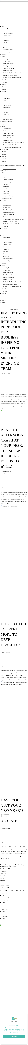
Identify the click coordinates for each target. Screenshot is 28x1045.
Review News (6, 45)
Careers (4, 31)
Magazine (4, 54)
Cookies (3, 902)
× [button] (26, 1015)
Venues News (6, 47)
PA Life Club (4, 82)
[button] (14, 168)
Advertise (4, 84)
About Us (4, 86)
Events (3, 56)
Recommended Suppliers (7, 52)
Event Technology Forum (8, 63)
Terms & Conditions (6, 897)
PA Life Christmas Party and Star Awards (12, 77)
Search (1, 170)
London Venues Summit (8, 68)
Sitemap (3, 904)
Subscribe (4, 91)
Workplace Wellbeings (8, 49)
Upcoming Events (7, 59)
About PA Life (5, 893)
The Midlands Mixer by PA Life (10, 75)
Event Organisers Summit (8, 66)
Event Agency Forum (8, 70)
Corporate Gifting (7, 35)
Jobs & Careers (5, 79)
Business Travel (6, 28)
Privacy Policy (5, 900)
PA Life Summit (6, 61)
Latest (3, 26)
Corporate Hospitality (8, 33)
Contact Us (4, 89)
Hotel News (5, 42)
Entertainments (6, 38)
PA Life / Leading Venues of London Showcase (13, 73)
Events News (6, 40)
